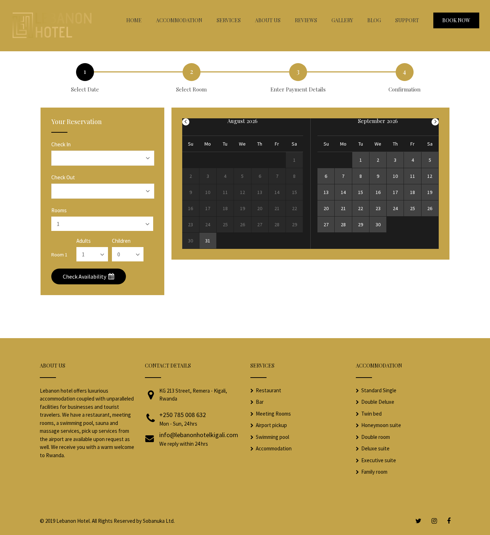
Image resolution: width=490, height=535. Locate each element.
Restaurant (268, 390)
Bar (260, 401)
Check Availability (85, 276)
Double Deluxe (377, 401)
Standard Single (378, 390)
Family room (374, 471)
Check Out (63, 177)
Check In (61, 144)
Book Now (456, 20)
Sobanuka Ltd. (159, 520)
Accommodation (274, 448)
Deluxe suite (375, 448)
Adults (83, 240)
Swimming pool (272, 437)
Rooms (59, 210)
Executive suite (378, 460)
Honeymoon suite (381, 425)
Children (121, 240)
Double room (375, 437)
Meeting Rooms (273, 413)
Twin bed (371, 413)
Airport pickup (271, 425)
